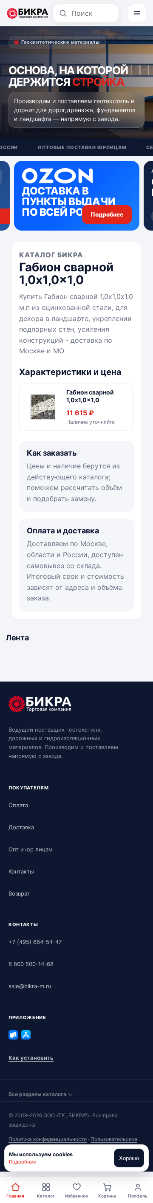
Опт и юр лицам (30, 849)
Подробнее (22, 1162)
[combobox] (92, 13)
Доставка (21, 827)
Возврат (19, 893)
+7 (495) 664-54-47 (35, 941)
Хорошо (129, 1158)
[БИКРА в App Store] (26, 1035)
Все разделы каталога (37, 1094)
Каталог (46, 1195)
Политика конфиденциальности (47, 1139)
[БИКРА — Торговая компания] (27, 13)
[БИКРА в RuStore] (13, 1035)
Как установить (31, 1057)
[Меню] (137, 13)
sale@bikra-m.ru (29, 986)
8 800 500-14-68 (31, 964)
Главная (15, 1195)
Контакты (21, 871)
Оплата (18, 805)
